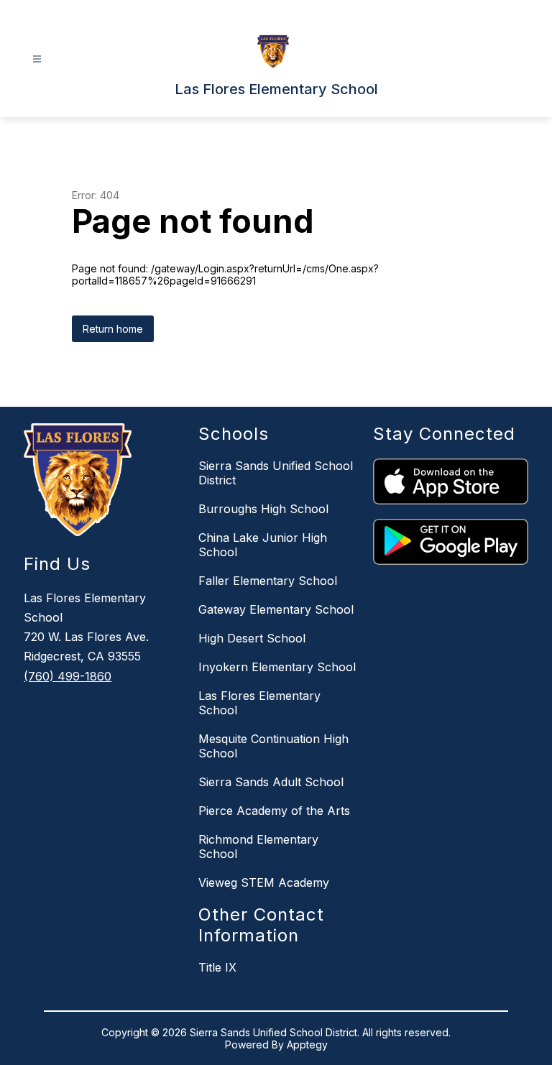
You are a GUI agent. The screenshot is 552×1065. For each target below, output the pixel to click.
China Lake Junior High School (262, 544)
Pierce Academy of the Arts (274, 810)
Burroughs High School (263, 509)
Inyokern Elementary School (277, 667)
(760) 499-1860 (67, 676)
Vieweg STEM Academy (263, 882)
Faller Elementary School (267, 580)
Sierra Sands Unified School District (275, 472)
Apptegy (307, 1044)
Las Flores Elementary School (259, 702)
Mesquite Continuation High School (273, 746)
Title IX (217, 967)
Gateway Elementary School (276, 609)
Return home (113, 329)
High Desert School (251, 638)
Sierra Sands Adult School (271, 782)
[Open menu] (37, 59)
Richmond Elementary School (258, 846)
